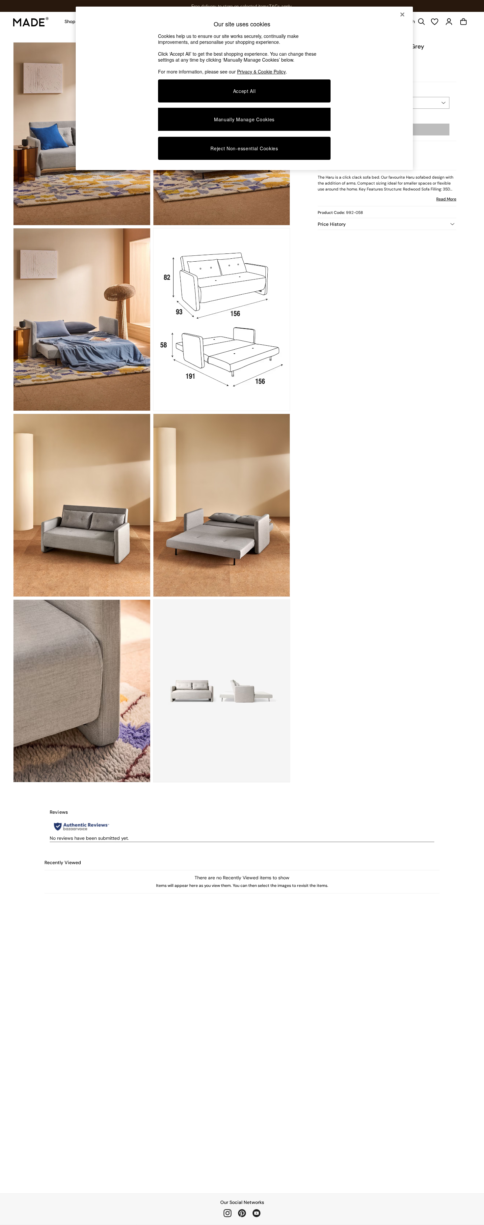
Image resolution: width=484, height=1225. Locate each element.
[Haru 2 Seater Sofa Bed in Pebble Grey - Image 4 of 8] (221, 319)
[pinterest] (242, 1213)
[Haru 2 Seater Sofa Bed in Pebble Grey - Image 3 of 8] (81, 319)
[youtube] (256, 1213)
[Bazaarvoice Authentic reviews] (81, 826)
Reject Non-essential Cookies (244, 148)
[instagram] (227, 1213)
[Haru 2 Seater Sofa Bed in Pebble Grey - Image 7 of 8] (81, 691)
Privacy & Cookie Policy (261, 71)
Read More (446, 199)
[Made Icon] (31, 22)
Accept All (244, 91)
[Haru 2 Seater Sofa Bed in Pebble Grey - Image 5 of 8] (81, 505)
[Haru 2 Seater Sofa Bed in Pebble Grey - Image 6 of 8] (221, 505)
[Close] (402, 14)
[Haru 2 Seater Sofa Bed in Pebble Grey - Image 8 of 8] (221, 691)
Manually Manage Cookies (244, 119)
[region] (244, 88)
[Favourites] (434, 22)
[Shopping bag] (463, 22)
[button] (387, 224)
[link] (449, 22)
